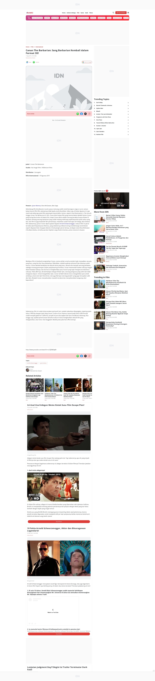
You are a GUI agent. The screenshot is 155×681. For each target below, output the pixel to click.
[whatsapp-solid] (77, 113)
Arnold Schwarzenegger (67, 224)
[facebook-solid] (81, 113)
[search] (113, 13)
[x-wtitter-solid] (85, 113)
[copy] (89, 113)
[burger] (128, 13)
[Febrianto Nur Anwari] (27, 370)
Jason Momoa (36, 206)
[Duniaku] (30, 12)
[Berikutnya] (92, 385)
